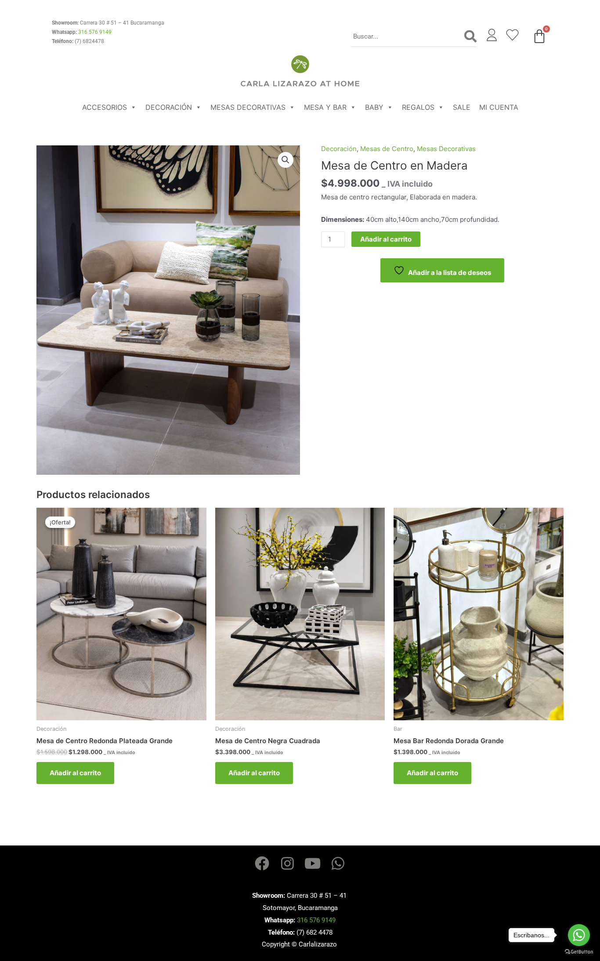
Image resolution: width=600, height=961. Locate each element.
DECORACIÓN (168, 107)
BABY (374, 107)
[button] (285, 160)
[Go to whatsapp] (579, 935)
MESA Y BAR (325, 107)
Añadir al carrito (386, 239)
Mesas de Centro (386, 149)
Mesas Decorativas (446, 149)
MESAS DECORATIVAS (248, 107)
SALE (461, 107)
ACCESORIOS (104, 107)
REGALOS (418, 107)
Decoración (339, 149)
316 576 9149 (95, 32)
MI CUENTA (498, 107)
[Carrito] (539, 36)
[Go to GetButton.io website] (579, 952)
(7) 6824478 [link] (89, 41)
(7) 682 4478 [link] (314, 932)
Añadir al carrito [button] (75, 773)
